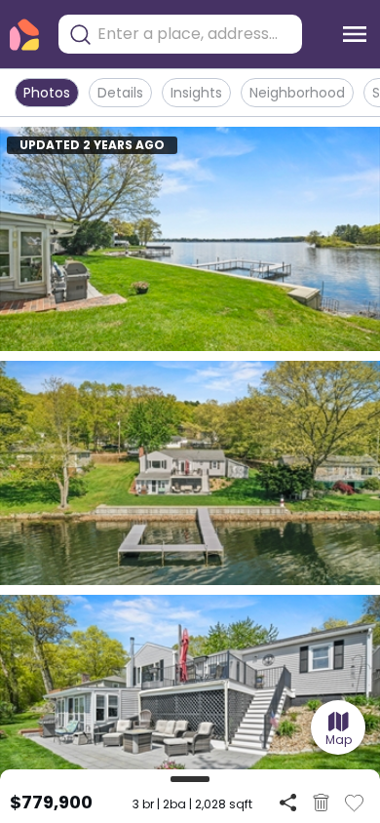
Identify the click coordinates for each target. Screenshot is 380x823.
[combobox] (194, 34)
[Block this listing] (321, 802)
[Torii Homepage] (24, 35)
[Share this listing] (288, 802)
